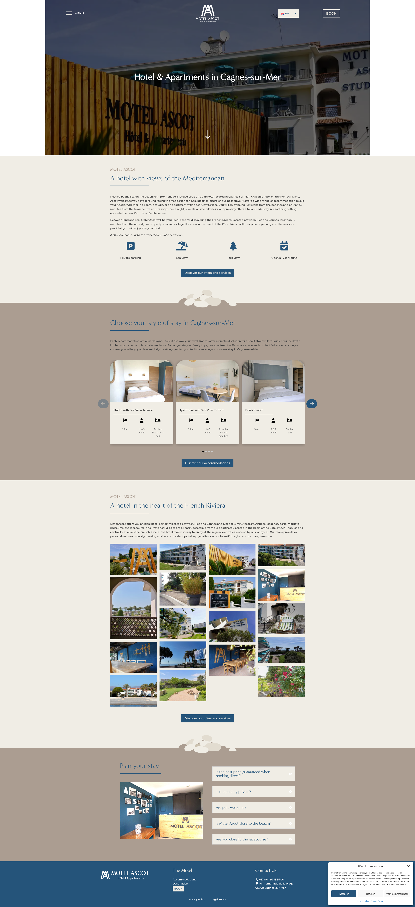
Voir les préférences (397, 893)
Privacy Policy (363, 901)
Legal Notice (219, 899)
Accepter (344, 893)
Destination (180, 883)
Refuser (370, 893)
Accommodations (184, 879)
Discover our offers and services (207, 273)
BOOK (331, 13)
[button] (408, 866)
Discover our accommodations (207, 463)
